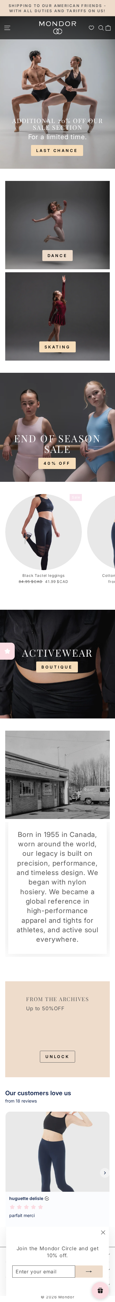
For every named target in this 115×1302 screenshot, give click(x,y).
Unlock (57, 1056)
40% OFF (57, 463)
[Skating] (57, 316)
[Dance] (57, 225)
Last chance (57, 150)
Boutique (56, 667)
